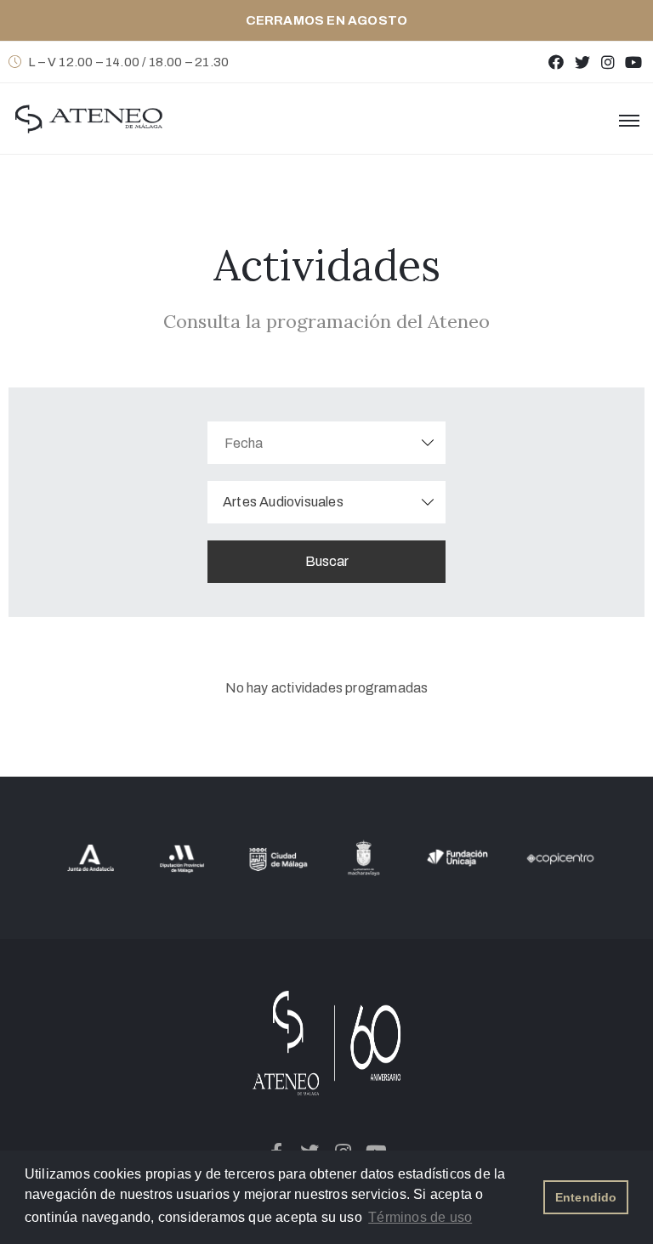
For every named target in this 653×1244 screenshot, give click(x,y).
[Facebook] (556, 61)
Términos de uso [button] (420, 1217)
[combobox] (326, 502)
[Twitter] (582, 61)
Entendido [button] (586, 1197)
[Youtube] (633, 61)
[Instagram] (607, 61)
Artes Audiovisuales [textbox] (283, 502)
